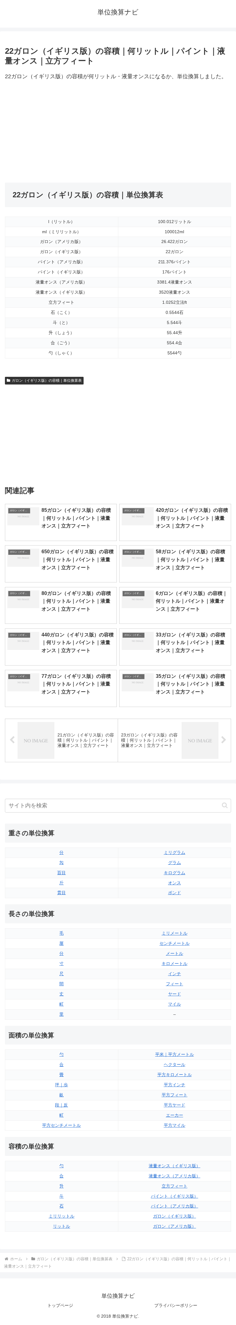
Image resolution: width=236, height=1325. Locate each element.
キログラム (174, 872)
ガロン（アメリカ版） (174, 1226)
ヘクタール (174, 1064)
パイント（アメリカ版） (174, 1205)
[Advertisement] (61, 132)
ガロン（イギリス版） (174, 1216)
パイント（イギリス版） (174, 1196)
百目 (61, 872)
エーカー (174, 1115)
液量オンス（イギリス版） (174, 1165)
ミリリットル (61, 1216)
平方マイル (174, 1125)
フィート (174, 983)
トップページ (60, 1305)
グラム (174, 862)
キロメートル (174, 963)
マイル (174, 1004)
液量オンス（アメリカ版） (174, 1175)
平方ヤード (174, 1105)
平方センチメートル (61, 1125)
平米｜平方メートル (174, 1054)
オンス (174, 882)
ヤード (174, 993)
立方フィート (174, 1186)
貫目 (61, 892)
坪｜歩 (61, 1084)
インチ (174, 973)
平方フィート (174, 1094)
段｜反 (61, 1105)
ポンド (174, 892)
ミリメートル (174, 933)
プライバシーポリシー (175, 1305)
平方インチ (174, 1084)
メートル (174, 953)
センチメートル (174, 943)
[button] (224, 805)
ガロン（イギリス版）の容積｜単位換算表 (47, 380)
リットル (61, 1226)
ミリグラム (174, 852)
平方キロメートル (174, 1074)
